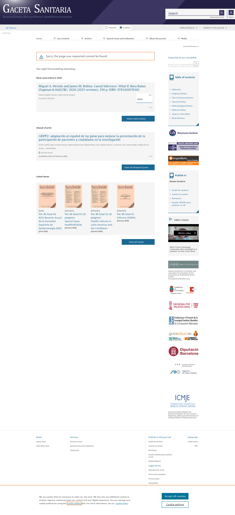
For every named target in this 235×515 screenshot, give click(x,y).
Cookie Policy (122, 503)
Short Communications (182, 97)
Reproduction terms (157, 470)
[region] (117, 500)
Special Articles (179, 102)
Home (39, 38)
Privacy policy (154, 479)
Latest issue (6, 33)
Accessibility (153, 483)
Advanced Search (217, 17)
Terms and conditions (157, 474)
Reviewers (176, 198)
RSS (196, 446)
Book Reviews (178, 118)
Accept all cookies (175, 496)
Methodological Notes (182, 106)
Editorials (176, 89)
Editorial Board (187, 28)
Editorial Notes (179, 110)
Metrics (13, 28)
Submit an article (180, 194)
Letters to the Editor (181, 114)
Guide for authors (180, 190)
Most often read (42, 446)
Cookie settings (74, 503)
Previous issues (76, 441)
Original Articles (179, 93)
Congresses (74, 450)
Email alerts (193, 441)
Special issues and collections (82, 446)
